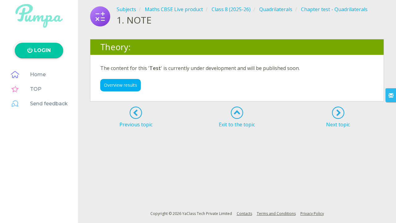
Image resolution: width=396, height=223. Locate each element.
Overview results (120, 85)
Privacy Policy (312, 213)
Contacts (244, 213)
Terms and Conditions (276, 213)
